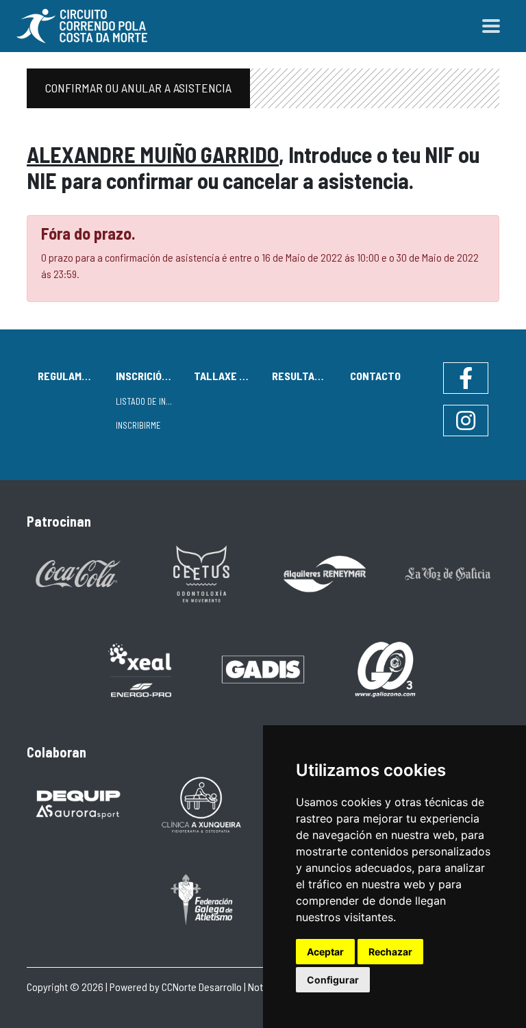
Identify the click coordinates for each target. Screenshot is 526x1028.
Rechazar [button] (390, 951)
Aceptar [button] (325, 951)
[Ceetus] (201, 572)
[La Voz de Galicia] (448, 572)
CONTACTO (375, 375)
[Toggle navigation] (491, 26)
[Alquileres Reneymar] (324, 572)
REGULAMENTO (71, 375)
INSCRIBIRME (138, 425)
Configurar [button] (333, 980)
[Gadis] (263, 668)
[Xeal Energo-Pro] (139, 668)
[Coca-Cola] (78, 572)
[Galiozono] (386, 668)
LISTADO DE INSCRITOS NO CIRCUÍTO (149, 401)
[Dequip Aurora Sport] (78, 803)
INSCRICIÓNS (145, 375)
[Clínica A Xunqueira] (201, 803)
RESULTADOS (302, 375)
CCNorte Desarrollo (202, 986)
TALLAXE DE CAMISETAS (227, 375)
